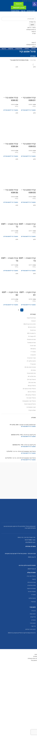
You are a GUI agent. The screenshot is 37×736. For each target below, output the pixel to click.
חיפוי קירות (33, 327)
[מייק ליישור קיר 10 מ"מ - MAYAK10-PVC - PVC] (18, 431)
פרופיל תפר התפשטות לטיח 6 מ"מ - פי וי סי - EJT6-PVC (21, 451)
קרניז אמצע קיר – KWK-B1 (28, 99)
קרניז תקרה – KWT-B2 (10, 293)
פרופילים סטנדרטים (30, 404)
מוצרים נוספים (32, 343)
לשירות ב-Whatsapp (18, 7)
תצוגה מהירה (33, 94)
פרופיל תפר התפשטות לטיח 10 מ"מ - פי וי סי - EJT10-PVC (20, 458)
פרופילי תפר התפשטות (30, 401)
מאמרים (33, 620)
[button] (34, 4)
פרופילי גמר (33, 379)
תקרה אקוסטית (32, 407)
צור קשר (33, 626)
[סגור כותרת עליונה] (35, 651)
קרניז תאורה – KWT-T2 (9, 225)
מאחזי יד (33, 595)
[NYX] (18, 482)
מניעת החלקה (32, 361)
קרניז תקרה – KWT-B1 (28, 293)
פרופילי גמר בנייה (31, 576)
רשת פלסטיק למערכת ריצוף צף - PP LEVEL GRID (23, 425)
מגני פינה (33, 346)
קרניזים (34, 330)
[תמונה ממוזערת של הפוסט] (18, 551)
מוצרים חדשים (32, 339)
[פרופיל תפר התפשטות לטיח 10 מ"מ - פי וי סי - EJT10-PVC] (20, 456)
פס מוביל (33, 364)
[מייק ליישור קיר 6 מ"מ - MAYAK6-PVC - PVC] (18, 441)
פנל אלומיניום (32, 373)
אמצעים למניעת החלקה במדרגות (27, 565)
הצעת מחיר (33, 623)
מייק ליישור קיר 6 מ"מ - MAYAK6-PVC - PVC (24, 445)
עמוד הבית (33, 60)
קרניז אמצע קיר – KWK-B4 (11, 145)
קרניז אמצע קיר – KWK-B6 (11, 191)
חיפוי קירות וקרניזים (30, 324)
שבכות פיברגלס (32, 582)
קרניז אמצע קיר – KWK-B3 (28, 145)
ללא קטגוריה (32, 336)
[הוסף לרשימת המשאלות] (24, 94)
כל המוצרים (33, 333)
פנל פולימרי (33, 376)
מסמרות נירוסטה (31, 588)
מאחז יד (34, 352)
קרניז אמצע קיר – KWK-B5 (28, 191)
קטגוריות (33, 56)
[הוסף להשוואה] (28, 94)
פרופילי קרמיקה (31, 395)
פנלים (34, 370)
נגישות (34, 349)
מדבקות (34, 355)
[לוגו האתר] (29, 14)
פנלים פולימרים (32, 585)
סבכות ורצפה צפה (31, 367)
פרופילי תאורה (32, 398)
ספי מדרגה (33, 382)
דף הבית (34, 611)
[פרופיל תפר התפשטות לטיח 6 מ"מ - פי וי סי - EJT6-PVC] (20, 450)
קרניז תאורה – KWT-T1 (27, 225)
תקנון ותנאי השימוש (30, 629)
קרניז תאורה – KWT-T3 (27, 259)
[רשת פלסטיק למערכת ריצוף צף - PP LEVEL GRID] (18, 422)
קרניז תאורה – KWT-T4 (9, 259)
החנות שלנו (33, 614)
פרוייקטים (33, 617)
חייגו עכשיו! (19, 4)
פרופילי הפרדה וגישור (30, 389)
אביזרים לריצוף (32, 318)
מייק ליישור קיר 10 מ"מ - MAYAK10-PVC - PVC (23, 435)
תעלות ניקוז (33, 410)
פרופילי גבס (33, 386)
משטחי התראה (32, 591)
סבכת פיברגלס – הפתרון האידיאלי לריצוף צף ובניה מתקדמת (20, 553)
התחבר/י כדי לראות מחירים (28, 426)
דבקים (34, 321)
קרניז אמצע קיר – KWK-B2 (11, 99)
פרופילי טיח (32, 392)
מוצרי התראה (32, 358)
